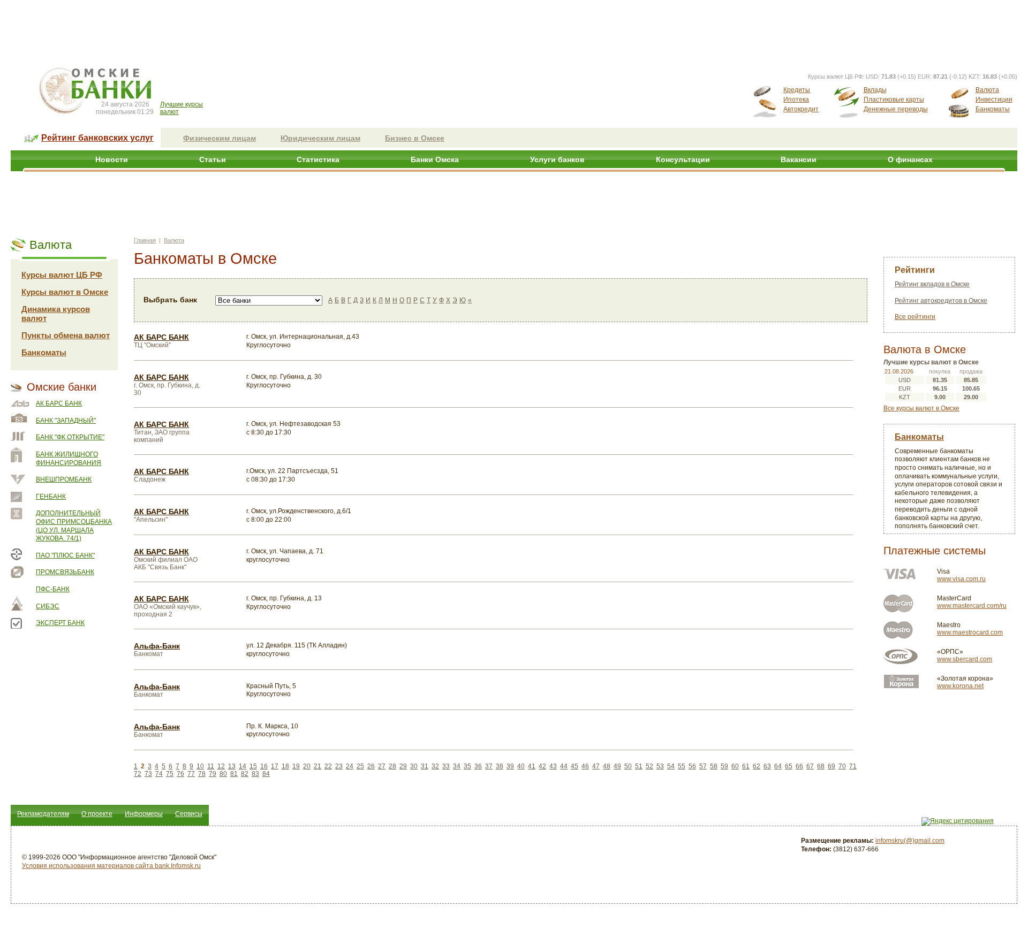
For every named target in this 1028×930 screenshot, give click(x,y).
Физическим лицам (219, 138)
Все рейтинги (915, 317)
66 (799, 766)
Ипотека (796, 99)
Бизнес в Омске (414, 138)
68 (821, 766)
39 (510, 766)
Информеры (144, 814)
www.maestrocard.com (970, 632)
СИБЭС (47, 606)
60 (735, 766)
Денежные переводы (896, 109)
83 (255, 773)
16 (264, 766)
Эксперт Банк (60, 623)
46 (585, 766)
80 (223, 773)
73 (148, 773)
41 (531, 766)
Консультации (683, 159)
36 (478, 766)
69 (831, 766)
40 (521, 766)
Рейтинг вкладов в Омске (932, 284)
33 (446, 766)
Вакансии (799, 159)
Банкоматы (993, 109)
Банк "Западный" (66, 420)
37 (489, 766)
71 (853, 766)
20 (307, 766)
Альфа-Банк (157, 646)
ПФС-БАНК (53, 589)
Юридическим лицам (320, 138)
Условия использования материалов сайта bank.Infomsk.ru (111, 866)
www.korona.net (960, 686)
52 (649, 766)
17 (274, 766)
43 (553, 766)
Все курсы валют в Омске (921, 408)
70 (842, 766)
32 (435, 766)
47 (596, 766)
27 (382, 766)
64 (778, 766)
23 (339, 766)
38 (499, 766)
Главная (145, 240)
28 (392, 766)
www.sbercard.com (964, 659)
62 (756, 766)
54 (671, 766)
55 (681, 766)
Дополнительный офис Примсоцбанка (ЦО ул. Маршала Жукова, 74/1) (74, 525)
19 (296, 766)
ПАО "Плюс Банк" (65, 555)
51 (638, 766)
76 (180, 773)
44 (564, 766)
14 (242, 766)
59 (724, 766)
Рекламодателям (43, 814)
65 (788, 766)
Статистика (318, 159)
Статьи (212, 159)
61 (746, 766)
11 (210, 766)
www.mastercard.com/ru (972, 605)
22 (328, 766)
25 (360, 766)
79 (212, 773)
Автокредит (801, 109)
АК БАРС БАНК (59, 403)
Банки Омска (435, 159)
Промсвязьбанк (65, 572)
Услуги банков (557, 159)
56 (692, 766)
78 (202, 773)
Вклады (875, 90)
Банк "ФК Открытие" (70, 437)
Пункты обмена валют (65, 335)
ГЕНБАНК (51, 496)
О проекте (96, 814)
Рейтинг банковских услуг (97, 137)
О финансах (910, 159)
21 (317, 766)
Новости (111, 159)
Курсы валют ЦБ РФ (61, 274)
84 (266, 773)
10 (200, 766)
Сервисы (188, 814)
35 (467, 766)
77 (191, 773)
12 (221, 766)
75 (169, 773)
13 (232, 766)
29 (403, 766)
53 (660, 766)
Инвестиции (994, 99)
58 (713, 766)
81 (234, 773)
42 (542, 766)
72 (137, 773)
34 (456, 766)
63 (767, 766)
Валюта (987, 90)
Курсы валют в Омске (64, 291)
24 (349, 766)
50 (628, 766)
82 (244, 773)
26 (371, 766)
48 (606, 766)
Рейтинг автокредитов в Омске (941, 300)
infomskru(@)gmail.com (909, 840)
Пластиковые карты (894, 99)
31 (424, 766)
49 (617, 766)
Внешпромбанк (64, 479)
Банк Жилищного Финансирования (68, 459)
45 (574, 766)
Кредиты (796, 90)
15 (253, 766)
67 (810, 766)
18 (285, 766)
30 (414, 766)
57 (703, 766)
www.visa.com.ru (961, 579)
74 (159, 773)
